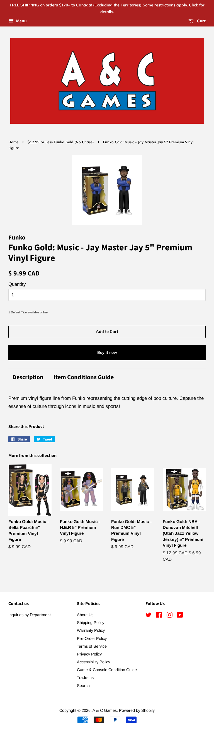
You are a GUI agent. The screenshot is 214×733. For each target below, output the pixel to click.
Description (28, 377)
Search (83, 685)
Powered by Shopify (137, 710)
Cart (201, 20)
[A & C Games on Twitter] (148, 616)
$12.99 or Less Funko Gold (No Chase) (61, 142)
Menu (21, 21)
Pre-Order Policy (92, 638)
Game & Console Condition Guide (107, 669)
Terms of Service (92, 646)
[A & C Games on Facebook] (159, 616)
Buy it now (107, 352)
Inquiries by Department (29, 615)
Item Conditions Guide (84, 377)
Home (13, 142)
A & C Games (105, 710)
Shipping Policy (90, 622)
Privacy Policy (89, 654)
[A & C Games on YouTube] (180, 616)
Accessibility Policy (93, 662)
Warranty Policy (91, 630)
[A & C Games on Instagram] (169, 616)
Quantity (17, 284)
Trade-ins (85, 677)
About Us (85, 615)
